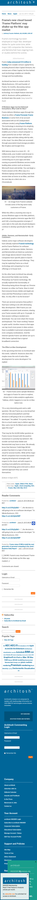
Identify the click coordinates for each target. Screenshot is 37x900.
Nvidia (18, 662)
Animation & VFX (24, 646)
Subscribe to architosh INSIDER (15, 823)
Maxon (10, 660)
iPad (18, 657)
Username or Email (8, 577)
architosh (12, 501)
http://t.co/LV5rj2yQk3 (10, 508)
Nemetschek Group (11, 662)
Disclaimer (7, 860)
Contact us (7, 806)
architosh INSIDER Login (12, 819)
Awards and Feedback (12, 796)
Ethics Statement (10, 857)
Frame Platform (26, 123)
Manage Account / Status (13, 833)
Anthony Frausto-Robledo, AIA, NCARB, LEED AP (18, 33)
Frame (10, 488)
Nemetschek (29, 660)
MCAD (15, 660)
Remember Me (9, 589)
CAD (32, 652)
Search (18, 631)
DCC (32, 486)
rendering (26, 665)
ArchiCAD (9, 649)
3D (4, 646)
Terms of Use (8, 853)
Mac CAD (16, 488)
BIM (27, 651)
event (29, 655)
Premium (16, 665)
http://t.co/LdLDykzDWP (11, 516)
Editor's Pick (24, 484)
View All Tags (8, 640)
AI (18, 646)
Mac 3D (26, 657)
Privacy (6, 864)
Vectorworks (18, 668)
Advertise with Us (10, 789)
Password (5, 583)
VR (18, 670)
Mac (21, 657)
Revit (32, 665)
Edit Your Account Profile (12, 837)
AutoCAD (13, 652)
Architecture (18, 648)
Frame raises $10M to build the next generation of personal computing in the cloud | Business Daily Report (18, 546)
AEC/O (14, 645)
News (9, 14)
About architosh (9, 785)
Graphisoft (8, 657)
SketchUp (5, 668)
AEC (7, 645)
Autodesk (20, 652)
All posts (7, 619)
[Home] (20, 3)
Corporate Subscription (12, 826)
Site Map (7, 850)
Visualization (29, 668)
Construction (25, 655)
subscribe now (10, 894)
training (10, 668)
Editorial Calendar (10, 792)
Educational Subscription (12, 830)
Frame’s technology (26, 244)
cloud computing (25, 486)
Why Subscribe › (25, 714)
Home (4, 14)
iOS (15, 657)
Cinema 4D (9, 655)
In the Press (8, 799)
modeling (21, 660)
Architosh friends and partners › (20, 719)
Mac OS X (23, 488)
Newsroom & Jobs (10, 803)
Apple (15, 14)
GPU (32, 655)
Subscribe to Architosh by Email (15, 621)
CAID (4, 655)
